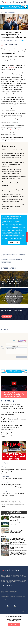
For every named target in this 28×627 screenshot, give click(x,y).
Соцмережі (6, 12)
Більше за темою (9, 268)
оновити (24, 337)
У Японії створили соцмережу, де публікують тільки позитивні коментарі (12, 183)
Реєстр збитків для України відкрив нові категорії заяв (13, 413)
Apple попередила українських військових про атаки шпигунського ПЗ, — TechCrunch (13, 427)
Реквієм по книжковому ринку (11, 478)
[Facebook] (20, 40)
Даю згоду (14, 624)
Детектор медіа (14, 512)
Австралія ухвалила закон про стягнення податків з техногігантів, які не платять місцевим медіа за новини (13, 503)
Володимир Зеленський (16, 259)
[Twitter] (23, 40)
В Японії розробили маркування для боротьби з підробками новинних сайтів (13, 434)
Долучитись (14, 242)
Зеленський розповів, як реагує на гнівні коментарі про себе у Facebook (13, 195)
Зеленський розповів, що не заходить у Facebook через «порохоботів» (14, 190)
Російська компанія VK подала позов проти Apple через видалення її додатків (13, 471)
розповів (12, 67)
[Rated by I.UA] (10, 606)
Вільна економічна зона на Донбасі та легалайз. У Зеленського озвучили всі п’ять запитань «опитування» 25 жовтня (13, 156)
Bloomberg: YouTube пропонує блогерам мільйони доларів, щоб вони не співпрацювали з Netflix (12, 406)
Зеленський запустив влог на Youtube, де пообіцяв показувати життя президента (13, 206)
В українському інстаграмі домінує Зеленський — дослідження (12, 200)
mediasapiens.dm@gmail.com (10, 592)
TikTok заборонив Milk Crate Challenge (13, 150)
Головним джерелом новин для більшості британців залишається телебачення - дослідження (12, 171)
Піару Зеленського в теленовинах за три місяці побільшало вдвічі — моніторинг (13, 164)
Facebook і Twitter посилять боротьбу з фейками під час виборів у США (14, 177)
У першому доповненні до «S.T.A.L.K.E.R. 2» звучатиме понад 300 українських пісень (13, 419)
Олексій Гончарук (6, 262)
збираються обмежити (16, 130)
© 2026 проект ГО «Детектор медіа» (9, 591)
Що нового (12, 12)
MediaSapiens (12, 44)
